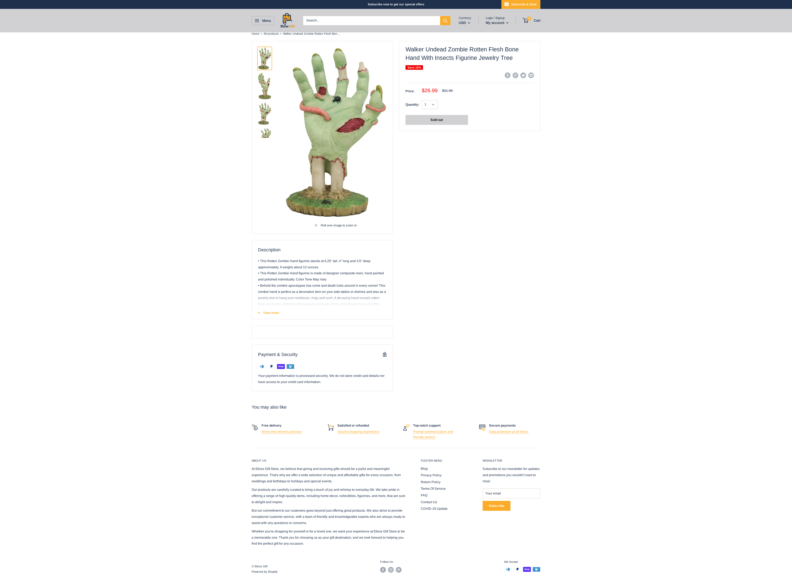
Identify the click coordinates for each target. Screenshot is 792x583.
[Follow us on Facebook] (383, 570)
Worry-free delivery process (282, 431)
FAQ (424, 495)
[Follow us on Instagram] (391, 570)
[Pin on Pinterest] (515, 75)
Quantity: (412, 104)
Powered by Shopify (265, 571)
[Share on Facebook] (507, 75)
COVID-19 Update (434, 508)
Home (255, 33)
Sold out (436, 120)
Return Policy (431, 482)
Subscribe (496, 505)
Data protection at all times (509, 431)
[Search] (445, 20)
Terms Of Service (433, 488)
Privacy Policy (431, 475)
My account (495, 23)
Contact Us (429, 502)
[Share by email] (531, 75)
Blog (424, 468)
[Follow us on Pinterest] (399, 570)
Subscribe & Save (524, 4)
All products (271, 33)
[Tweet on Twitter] (523, 75)
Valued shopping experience (358, 431)
